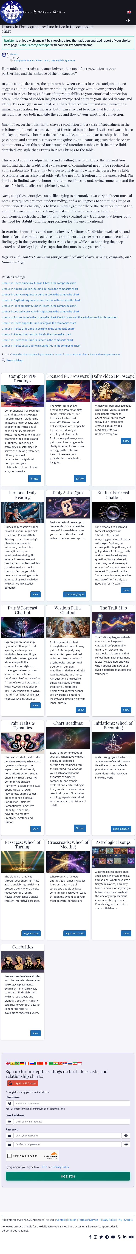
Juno (46, 60)
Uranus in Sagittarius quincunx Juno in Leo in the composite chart (41, 300)
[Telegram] (107, 1237)
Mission (71, 1219)
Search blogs (15, 360)
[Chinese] (41, 1063)
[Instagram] (95, 1237)
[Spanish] (12, 1063)
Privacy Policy (61, 1167)
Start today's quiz (74, 594)
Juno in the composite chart (104, 354)
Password (12, 1129)
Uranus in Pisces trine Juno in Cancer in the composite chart (37, 340)
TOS (44, 1167)
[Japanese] (46, 1063)
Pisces (39, 60)
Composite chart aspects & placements (31, 354)
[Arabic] (51, 1063)
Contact (61, 1219)
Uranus (31, 60)
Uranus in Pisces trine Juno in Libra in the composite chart (36, 334)
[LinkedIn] (124, 1237)
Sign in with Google (25, 1083)
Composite (20, 60)
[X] (101, 1237)
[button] (129, 12)
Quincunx (70, 60)
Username (12, 1097)
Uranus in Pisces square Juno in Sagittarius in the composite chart (41, 345)
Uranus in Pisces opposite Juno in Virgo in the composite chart (39, 323)
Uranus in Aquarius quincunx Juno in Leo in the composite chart (40, 288)
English (60, 60)
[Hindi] (55, 1063)
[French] (27, 1063)
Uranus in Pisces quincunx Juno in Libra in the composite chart (39, 283)
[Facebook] (90, 1237)
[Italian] (36, 1063)
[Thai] (70, 1063)
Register (9, 40)
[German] (22, 1063)
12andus (14, 54)
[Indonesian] (79, 1063)
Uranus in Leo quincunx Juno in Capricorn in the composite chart (40, 311)
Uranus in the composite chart (71, 354)
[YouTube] (113, 1237)
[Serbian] (65, 1063)
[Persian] (75, 1063)
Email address (15, 1115)
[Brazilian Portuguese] (17, 1063)
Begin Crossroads (75, 933)
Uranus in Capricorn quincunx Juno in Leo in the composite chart (40, 294)
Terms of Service (88, 1219)
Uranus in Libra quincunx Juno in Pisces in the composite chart (39, 305)
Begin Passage (31, 933)
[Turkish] (60, 1063)
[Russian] (32, 1063)
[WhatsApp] (119, 1237)
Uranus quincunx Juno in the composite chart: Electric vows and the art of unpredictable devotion (59, 317)
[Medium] (131, 1237)
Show (34, 478)
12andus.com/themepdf (34, 45)
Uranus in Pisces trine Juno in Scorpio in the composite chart (38, 328)
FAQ (120, 1219)
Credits (128, 1219)
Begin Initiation (121, 828)
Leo (53, 60)
